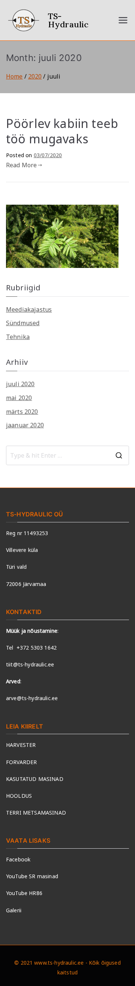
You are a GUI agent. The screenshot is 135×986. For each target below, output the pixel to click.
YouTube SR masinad (32, 876)
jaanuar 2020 (25, 425)
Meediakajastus (29, 309)
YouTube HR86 (24, 893)
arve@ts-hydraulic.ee (32, 698)
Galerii (13, 910)
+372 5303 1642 (36, 647)
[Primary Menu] (123, 20)
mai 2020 (19, 398)
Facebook (18, 859)
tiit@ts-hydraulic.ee (30, 664)
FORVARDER (21, 762)
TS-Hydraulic (68, 20)
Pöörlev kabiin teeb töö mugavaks (62, 131)
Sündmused (22, 323)
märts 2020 (22, 411)
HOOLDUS (19, 795)
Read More (21, 165)
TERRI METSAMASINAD (36, 812)
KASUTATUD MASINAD (34, 778)
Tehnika (18, 337)
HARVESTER (21, 744)
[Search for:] (67, 455)
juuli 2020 (20, 384)
